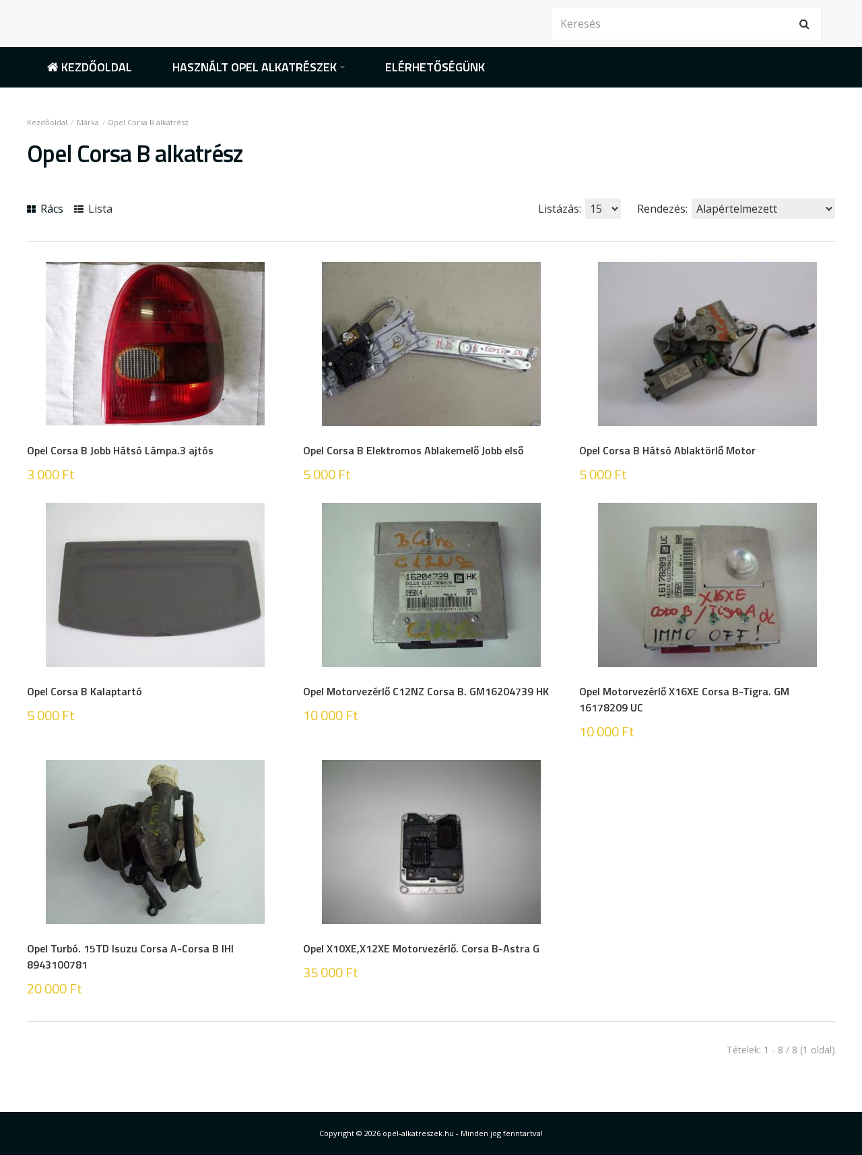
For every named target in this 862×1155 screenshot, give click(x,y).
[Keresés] (805, 23)
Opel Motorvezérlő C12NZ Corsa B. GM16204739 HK (426, 691)
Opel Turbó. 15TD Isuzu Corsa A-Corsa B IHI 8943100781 (130, 956)
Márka (88, 122)
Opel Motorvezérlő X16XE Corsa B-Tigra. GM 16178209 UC (684, 699)
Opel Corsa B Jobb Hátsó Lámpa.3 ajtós (120, 450)
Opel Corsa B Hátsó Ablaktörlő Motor (667, 450)
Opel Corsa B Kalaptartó (84, 691)
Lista (99, 208)
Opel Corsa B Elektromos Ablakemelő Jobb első (413, 450)
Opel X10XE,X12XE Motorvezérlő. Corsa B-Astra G (421, 948)
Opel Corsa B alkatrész (148, 122)
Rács (50, 208)
